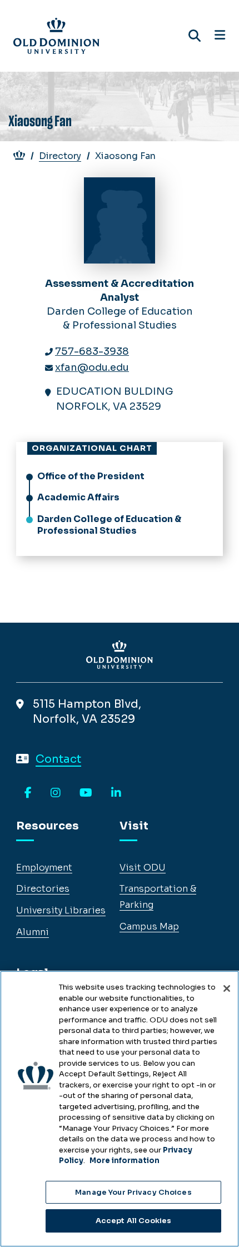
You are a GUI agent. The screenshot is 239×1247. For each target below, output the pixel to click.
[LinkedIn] (116, 793)
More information (124, 1160)
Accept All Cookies (133, 1220)
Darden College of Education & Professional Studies (109, 524)
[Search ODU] (194, 36)
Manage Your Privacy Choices (133, 1192)
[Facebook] (28, 793)
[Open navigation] (220, 35)
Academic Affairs (78, 497)
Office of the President (91, 476)
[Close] (227, 988)
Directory (60, 156)
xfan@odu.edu (92, 367)
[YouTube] (85, 793)
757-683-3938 (92, 351)
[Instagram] (56, 793)
